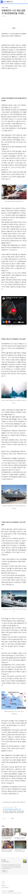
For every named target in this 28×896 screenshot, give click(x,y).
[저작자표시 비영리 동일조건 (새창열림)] (17, 818)
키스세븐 (3, 860)
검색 (22, 2)
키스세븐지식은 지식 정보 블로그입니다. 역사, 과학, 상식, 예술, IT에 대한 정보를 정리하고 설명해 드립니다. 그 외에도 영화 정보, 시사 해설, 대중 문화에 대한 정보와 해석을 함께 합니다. (11, 866)
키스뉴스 (3, 883)
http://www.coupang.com (8, 807)
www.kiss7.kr (11, 891)
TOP (25, 882)
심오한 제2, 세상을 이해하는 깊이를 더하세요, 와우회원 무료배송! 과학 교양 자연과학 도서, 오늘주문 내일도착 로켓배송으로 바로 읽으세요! (14, 811)
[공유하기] (6, 818)
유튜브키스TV (4, 885)
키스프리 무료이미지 (5, 887)
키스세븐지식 (8, 2)
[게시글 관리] (7, 818)
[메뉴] (25, 2)
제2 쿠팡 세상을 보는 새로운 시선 (12, 809)
